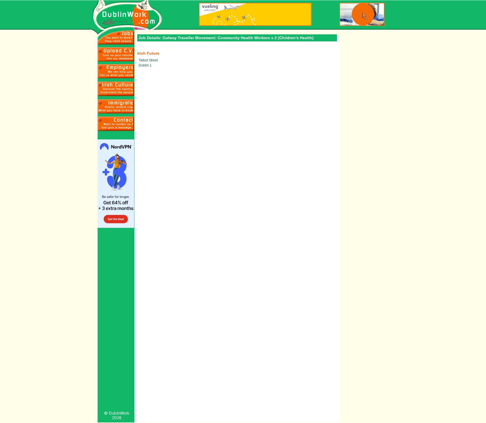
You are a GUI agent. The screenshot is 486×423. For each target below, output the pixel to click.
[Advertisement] (116, 320)
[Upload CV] (116, 54)
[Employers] (116, 71)
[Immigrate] (116, 88)
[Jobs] (116, 37)
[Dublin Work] (130, 15)
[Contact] (116, 123)
